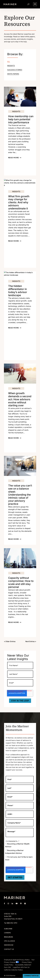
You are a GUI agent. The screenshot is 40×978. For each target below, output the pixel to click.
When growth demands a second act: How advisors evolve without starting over (19, 399)
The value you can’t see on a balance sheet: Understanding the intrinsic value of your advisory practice (20, 494)
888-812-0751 (12, 923)
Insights (16, 111)
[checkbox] (19, 853)
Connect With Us (31, 976)
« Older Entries (9, 641)
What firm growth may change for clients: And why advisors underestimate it (18, 202)
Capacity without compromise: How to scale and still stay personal (21, 582)
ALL (8, 61)
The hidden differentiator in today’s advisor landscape (17, 290)
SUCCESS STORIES (14, 70)
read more (13, 158)
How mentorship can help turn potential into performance (20, 119)
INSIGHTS (11, 66)
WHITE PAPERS (13, 74)
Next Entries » (30, 641)
